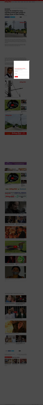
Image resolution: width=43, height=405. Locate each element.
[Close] (29, 60)
